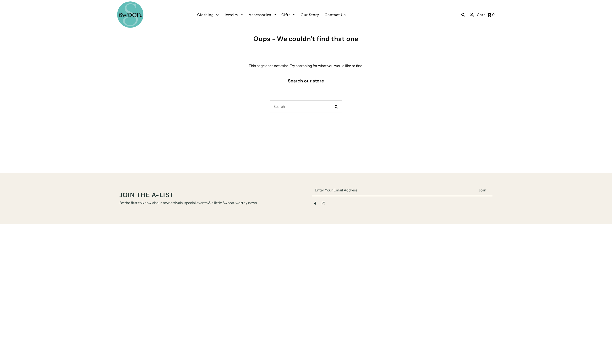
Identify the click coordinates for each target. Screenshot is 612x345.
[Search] (463, 14)
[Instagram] (323, 204)
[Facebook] (315, 204)
